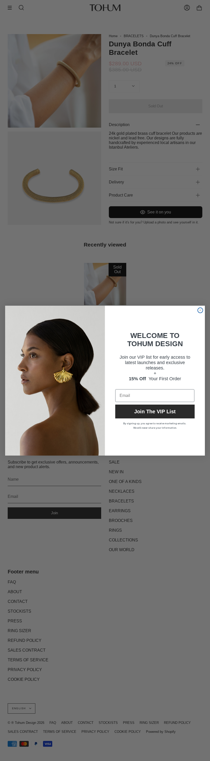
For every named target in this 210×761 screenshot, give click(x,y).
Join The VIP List (155, 411)
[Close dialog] (200, 310)
